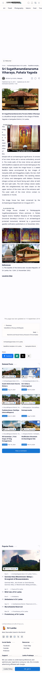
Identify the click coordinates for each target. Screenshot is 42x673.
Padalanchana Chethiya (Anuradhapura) (10, 411)
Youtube (6, 648)
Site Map (26, 648)
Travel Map (27, 646)
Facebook (6, 646)
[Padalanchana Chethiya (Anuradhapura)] (11, 399)
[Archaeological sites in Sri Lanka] (13, 342)
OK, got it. (27, 669)
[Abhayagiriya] (27, 407)
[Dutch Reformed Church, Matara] (11, 373)
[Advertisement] (21, 33)
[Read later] (32, 78)
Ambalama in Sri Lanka (13, 599)
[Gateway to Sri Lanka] (13, 3)
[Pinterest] (10, 636)
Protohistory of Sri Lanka (14, 614)
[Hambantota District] (19, 604)
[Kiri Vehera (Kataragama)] (31, 373)
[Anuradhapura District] (10, 407)
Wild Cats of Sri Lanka (13, 592)
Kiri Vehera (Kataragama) (27, 385)
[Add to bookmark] (19, 369)
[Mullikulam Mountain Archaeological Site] (31, 426)
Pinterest (6, 651)
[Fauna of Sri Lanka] (17, 589)
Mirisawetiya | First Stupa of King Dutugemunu (9, 439)
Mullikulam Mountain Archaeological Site (29, 438)
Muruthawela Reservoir (14, 607)
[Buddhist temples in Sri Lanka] (12, 346)
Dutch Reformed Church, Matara (11, 385)
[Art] (4, 8)
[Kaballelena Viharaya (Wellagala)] (21, 326)
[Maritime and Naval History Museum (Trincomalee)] (21, 333)
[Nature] (28, 8)
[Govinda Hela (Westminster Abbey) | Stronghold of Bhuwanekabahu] (21, 560)
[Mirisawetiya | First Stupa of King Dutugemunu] (11, 426)
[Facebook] (3, 636)
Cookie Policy (8, 669)
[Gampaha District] (30, 346)
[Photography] (19, 8)
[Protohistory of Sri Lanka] (20, 611)
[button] (3, 2)
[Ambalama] (15, 596)
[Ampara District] (28, 434)
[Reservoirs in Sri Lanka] (33, 604)
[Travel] (10, 8)
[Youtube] (7, 636)
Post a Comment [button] (21, 451)
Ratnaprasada (27, 410)
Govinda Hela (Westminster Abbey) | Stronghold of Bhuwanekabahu (19, 578)
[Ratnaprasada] (31, 399)
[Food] (35, 8)
